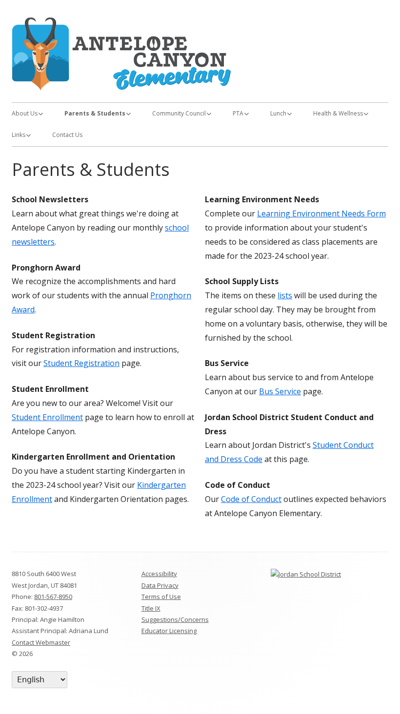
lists (285, 295)
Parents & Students (94, 113)
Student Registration (81, 363)
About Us (25, 113)
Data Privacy (160, 585)
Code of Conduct (251, 499)
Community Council (179, 113)
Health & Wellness (338, 113)
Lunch (278, 113)
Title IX (150, 608)
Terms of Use (161, 596)
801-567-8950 (53, 596)
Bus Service (280, 391)
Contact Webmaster (41, 642)
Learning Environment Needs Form (321, 213)
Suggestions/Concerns (175, 619)
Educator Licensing (169, 630)
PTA (238, 113)
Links (18, 135)
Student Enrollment (47, 417)
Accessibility (159, 573)
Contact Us (67, 135)
